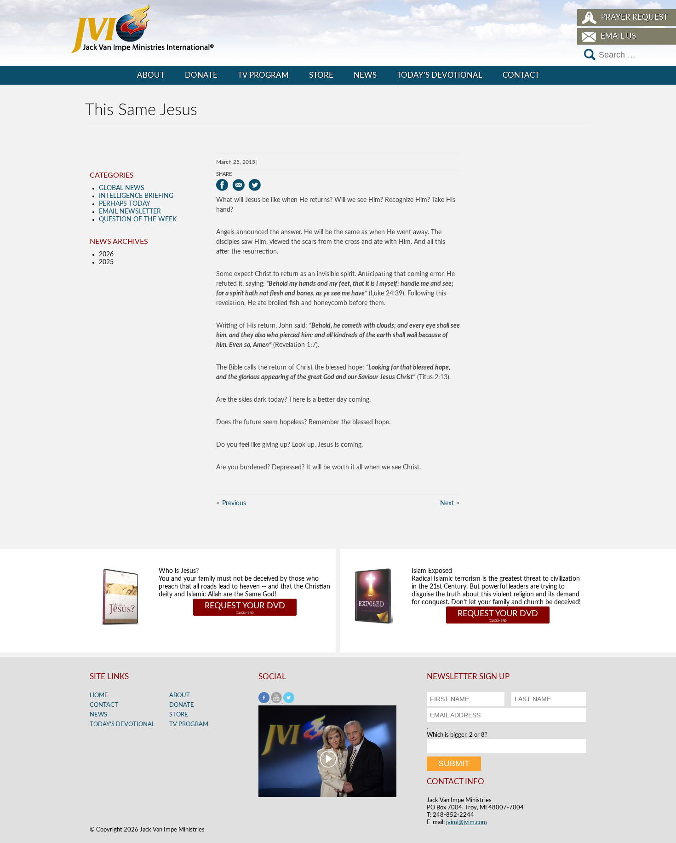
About (151, 75)
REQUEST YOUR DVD (245, 606)
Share (224, 174)
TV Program (263, 75)
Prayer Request (634, 17)
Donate (201, 75)
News (365, 75)
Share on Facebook (222, 185)
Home (99, 696)
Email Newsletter (130, 211)
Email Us (618, 36)
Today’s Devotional (439, 75)
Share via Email (238, 185)
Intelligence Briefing (136, 196)
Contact (521, 75)
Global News (121, 188)
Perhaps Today (124, 204)
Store (321, 75)
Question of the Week (138, 219)
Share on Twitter (254, 185)
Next (447, 503)
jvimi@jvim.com (466, 823)
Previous (234, 503)
